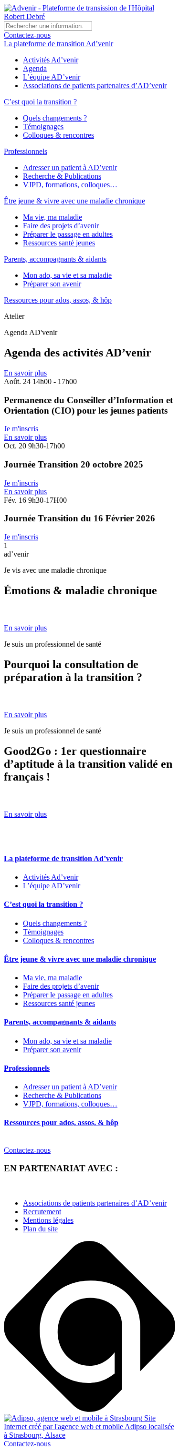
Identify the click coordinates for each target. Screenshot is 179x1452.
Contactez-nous (27, 35)
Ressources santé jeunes (59, 243)
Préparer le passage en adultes (68, 234)
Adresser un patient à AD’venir (70, 167)
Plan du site (40, 1229)
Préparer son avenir (52, 284)
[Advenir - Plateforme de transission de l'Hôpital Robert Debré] (89, 16)
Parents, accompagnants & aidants (55, 259)
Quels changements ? (55, 118)
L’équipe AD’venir (51, 77)
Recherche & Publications (62, 176)
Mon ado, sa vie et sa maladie (67, 275)
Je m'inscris (21, 429)
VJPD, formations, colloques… (70, 185)
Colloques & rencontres (58, 135)
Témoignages (43, 126)
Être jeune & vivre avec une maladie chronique (74, 201)
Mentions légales (48, 1220)
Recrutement (42, 1212)
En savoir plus (25, 373)
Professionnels (25, 151)
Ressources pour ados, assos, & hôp (58, 300)
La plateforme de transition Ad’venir (58, 44)
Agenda (35, 68)
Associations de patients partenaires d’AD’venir (95, 85)
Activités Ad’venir (50, 60)
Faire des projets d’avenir (61, 226)
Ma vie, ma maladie (52, 217)
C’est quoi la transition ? (40, 102)
